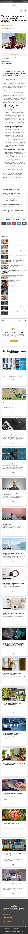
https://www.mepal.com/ (9, 181)
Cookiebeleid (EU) (16, 928)
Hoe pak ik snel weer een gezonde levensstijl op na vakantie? (14, 194)
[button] (25, 10)
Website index (7, 928)
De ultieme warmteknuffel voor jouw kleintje (13, 614)
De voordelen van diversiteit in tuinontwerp (11, 824)
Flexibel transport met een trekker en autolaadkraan (13, 523)
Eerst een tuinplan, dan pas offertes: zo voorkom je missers (13, 403)
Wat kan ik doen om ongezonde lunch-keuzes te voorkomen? (14, 205)
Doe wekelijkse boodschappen (8, 59)
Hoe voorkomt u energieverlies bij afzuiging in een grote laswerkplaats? (17, 312)
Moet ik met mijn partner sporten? (14, 215)
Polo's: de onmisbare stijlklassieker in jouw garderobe (13, 493)
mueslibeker (10, 166)
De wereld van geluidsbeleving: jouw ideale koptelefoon (13, 584)
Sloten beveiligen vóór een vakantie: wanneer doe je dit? (15, 301)
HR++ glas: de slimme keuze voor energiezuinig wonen (12, 674)
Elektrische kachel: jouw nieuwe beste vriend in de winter (14, 764)
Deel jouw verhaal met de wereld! (14, 332)
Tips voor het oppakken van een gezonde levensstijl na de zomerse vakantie (14, 58)
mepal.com (8, 170)
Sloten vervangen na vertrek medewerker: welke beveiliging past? (16, 261)
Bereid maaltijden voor (7, 63)
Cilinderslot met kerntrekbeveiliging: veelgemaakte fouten (15, 296)
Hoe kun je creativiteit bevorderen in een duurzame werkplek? (13, 884)
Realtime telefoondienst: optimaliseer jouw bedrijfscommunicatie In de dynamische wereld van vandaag (13, 644)
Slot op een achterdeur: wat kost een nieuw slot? (17, 271)
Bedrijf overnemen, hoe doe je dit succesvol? (12, 794)
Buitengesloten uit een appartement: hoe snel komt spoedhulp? (16, 266)
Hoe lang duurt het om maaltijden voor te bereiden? (14, 211)
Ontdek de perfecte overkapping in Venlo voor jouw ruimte (13, 704)
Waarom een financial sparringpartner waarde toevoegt (16, 307)
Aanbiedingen (7, 25)
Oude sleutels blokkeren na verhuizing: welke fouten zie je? (16, 276)
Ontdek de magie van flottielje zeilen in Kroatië (13, 554)
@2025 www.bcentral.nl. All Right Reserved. (14, 931)
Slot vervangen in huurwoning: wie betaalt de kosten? (17, 251)
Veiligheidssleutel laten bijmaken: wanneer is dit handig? (17, 291)
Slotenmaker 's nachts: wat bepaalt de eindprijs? (16, 240)
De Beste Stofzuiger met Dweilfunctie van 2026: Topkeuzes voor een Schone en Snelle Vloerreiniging (13, 464)
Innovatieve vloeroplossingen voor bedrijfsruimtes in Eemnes (12, 734)
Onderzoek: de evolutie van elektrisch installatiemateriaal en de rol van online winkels (13, 855)
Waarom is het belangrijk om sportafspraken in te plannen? (14, 199)
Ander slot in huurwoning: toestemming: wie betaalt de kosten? (16, 245)
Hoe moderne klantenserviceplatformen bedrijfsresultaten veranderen (11, 434)
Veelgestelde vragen (6, 64)
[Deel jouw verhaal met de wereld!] (14, 328)
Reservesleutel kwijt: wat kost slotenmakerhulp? (14, 281)
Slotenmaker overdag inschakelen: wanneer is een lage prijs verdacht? (17, 256)
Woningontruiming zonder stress (12, 372)
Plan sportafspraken (6, 61)
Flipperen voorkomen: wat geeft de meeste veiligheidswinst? (17, 286)
